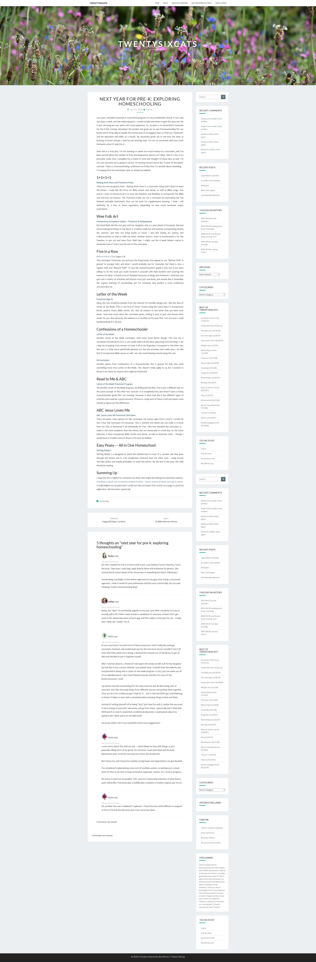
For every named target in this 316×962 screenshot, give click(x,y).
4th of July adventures (210, 405)
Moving (204, 382)
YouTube (204, 837)
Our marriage (206, 335)
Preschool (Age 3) (105, 299)
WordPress (164, 956)
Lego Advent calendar (210, 175)
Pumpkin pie (206, 330)
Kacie (110, 737)
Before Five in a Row (106, 256)
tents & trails (221, 3)
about (165, 3)
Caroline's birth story (210, 318)
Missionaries (206, 400)
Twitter (204, 828)
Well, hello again (208, 190)
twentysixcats (98, 3)
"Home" (204, 413)
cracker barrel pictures (201, 3)
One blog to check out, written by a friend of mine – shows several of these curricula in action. (140, 481)
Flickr (203, 833)
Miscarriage (206, 363)
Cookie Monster (207, 325)
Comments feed (208, 458)
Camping (205, 368)
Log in (203, 448)
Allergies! (205, 185)
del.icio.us (205, 842)
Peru (203, 395)
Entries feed (206, 453)
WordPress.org (207, 463)
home (157, 3)
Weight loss (206, 345)
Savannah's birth (208, 340)
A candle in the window (210, 180)
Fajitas (204, 418)
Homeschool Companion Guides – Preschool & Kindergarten (124, 221)
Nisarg (181, 956)
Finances (204, 358)
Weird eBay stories (209, 350)
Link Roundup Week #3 (210, 195)
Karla (110, 636)
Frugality (205, 373)
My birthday (206, 377)
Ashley (149, 109)
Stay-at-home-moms (210, 387)
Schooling (104, 501)
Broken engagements (210, 422)
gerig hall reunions (180, 3)
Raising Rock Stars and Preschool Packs (115, 182)
